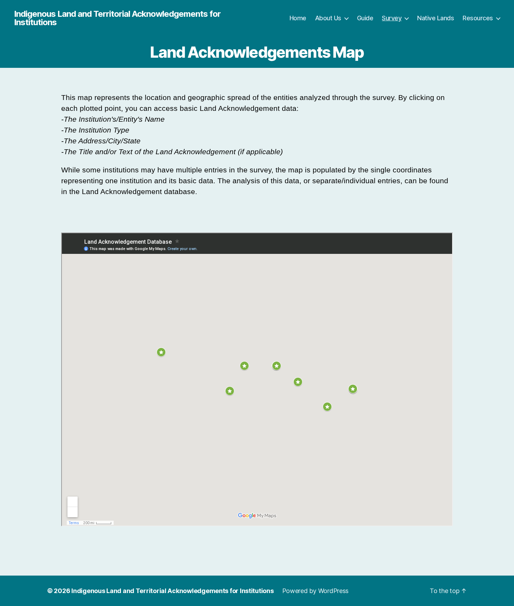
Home (298, 18)
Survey (391, 18)
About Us (328, 18)
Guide (365, 18)
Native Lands (435, 18)
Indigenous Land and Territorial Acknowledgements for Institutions (117, 18)
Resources (478, 18)
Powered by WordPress (315, 590)
